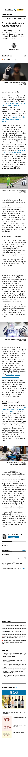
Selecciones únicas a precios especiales (19, 725)
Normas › (24, 550)
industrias (15, 105)
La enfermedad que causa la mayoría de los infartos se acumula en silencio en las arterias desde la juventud (13, 660)
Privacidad (20, 18)
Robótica (11, 558)
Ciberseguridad (12, 18)
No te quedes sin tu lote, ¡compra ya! (18, 733)
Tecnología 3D (18, 558)
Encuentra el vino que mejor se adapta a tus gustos (19, 718)
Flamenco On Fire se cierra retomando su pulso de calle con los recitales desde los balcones (14, 631)
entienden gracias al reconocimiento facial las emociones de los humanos (11, 377)
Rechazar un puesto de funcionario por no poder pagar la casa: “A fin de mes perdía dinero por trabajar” (14, 666)
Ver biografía (12, 537)
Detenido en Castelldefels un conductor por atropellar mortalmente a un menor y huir (14, 642)
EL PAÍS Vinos (14, 692)
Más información (5, 564)
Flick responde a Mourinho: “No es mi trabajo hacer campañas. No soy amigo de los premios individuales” (14, 625)
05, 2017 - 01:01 (16, 51)
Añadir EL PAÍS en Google (9, 59)
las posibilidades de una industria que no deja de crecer (13, 119)
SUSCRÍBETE (20, 9)
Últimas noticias (6, 621)
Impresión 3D (5, 558)
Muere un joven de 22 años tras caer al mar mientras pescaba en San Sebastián (13, 636)
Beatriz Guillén (14, 49)
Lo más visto (5, 650)
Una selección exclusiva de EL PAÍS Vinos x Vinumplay (14, 713)
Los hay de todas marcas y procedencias (14, 151)
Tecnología (7, 15)
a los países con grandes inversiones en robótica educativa (14, 409)
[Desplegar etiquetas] (25, 558)
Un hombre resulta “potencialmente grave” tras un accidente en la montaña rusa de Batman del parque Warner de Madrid (14, 655)
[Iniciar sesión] (25, 9)
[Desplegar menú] (3, 9)
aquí (24, 568)
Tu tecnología (5, 18)
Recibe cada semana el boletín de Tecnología (14, 543)
